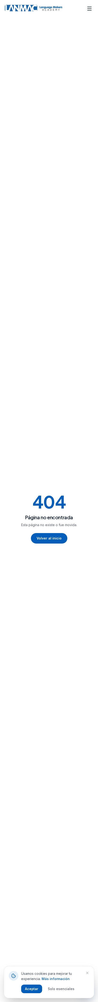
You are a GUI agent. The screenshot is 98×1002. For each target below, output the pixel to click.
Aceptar (31, 989)
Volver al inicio (49, 538)
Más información (56, 979)
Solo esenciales (61, 989)
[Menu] (89, 8)
